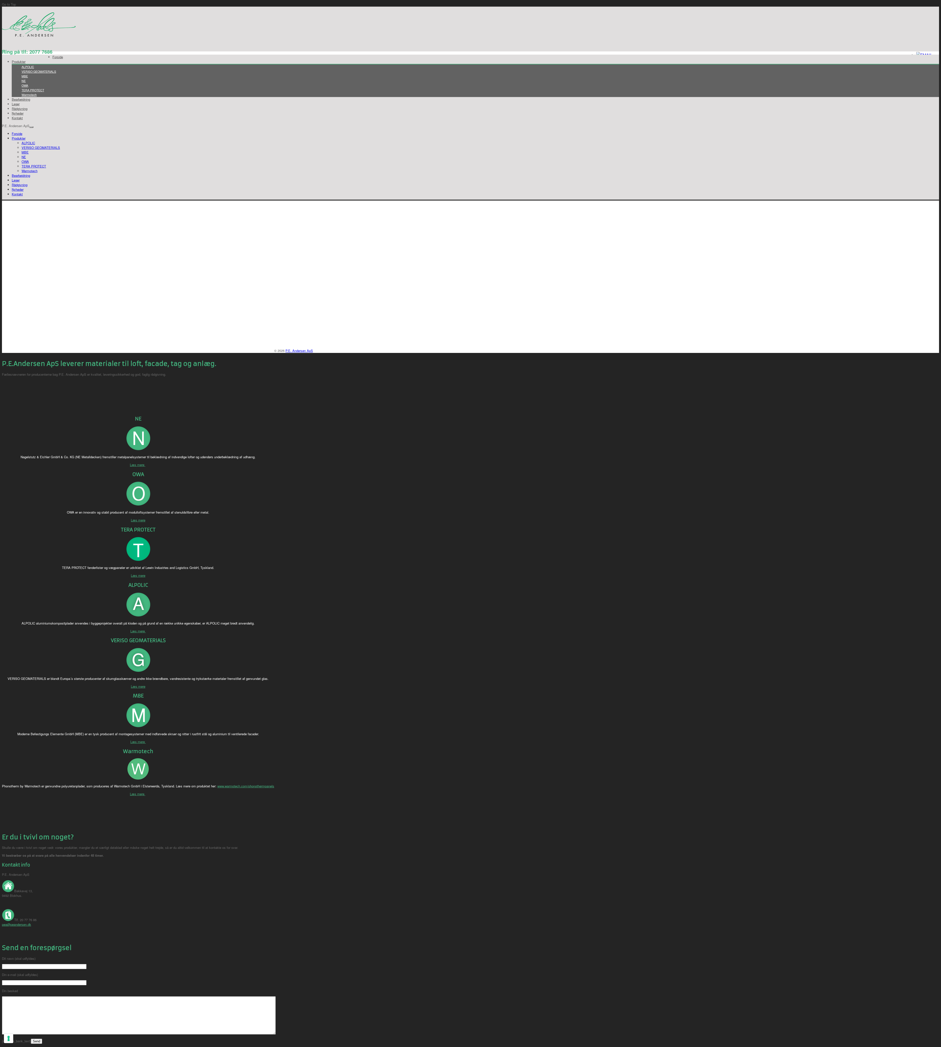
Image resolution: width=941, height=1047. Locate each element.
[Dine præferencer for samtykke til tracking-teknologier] (8, 1038)
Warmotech (29, 95)
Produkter (18, 61)
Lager (16, 104)
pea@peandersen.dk (16, 924)
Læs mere (137, 464)
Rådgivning (19, 108)
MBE (25, 76)
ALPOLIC (28, 67)
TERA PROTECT (33, 90)
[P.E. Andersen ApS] (39, 35)
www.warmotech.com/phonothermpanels (245, 786)
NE (24, 81)
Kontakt (17, 118)
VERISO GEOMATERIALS (39, 71)
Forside (57, 57)
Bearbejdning (21, 99)
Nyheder (18, 113)
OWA (25, 85)
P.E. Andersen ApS (299, 350)
